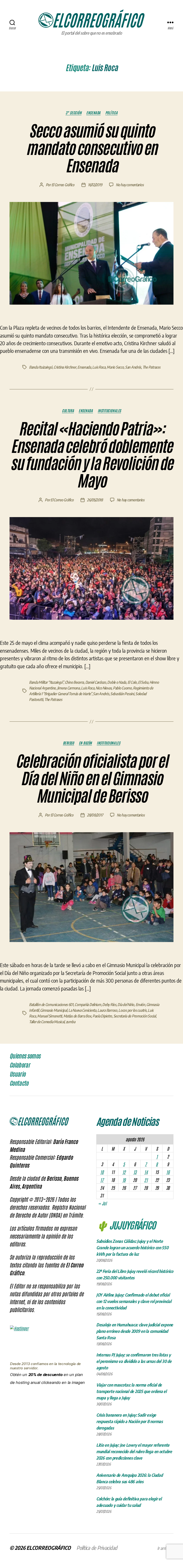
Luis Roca (99, 367)
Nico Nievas (104, 688)
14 (145, 1172)
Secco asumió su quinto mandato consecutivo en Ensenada (91, 148)
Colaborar (20, 1065)
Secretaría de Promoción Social (134, 1016)
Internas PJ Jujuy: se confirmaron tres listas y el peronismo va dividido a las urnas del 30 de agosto (134, 1361)
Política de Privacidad (96, 1547)
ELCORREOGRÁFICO (48, 1547)
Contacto (19, 1083)
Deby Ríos (109, 1004)
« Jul (102, 1203)
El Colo (132, 682)
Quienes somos (25, 1056)
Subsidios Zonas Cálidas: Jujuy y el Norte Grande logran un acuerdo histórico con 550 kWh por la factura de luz (132, 1247)
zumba (70, 1021)
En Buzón (85, 743)
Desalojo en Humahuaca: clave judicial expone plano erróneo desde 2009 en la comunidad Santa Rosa (134, 1331)
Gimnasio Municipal (53, 1010)
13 (135, 1172)
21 (145, 1180)
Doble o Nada (116, 682)
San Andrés (133, 367)
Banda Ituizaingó (40, 367)
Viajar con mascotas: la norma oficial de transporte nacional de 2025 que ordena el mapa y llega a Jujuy (131, 1391)
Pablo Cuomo (122, 688)
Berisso (68, 743)
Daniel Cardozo (95, 682)
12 (124, 1172)
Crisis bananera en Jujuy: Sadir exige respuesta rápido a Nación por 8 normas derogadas (129, 1421)
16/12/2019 (95, 184)
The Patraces (151, 367)
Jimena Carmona (68, 688)
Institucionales (109, 410)
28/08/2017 (95, 815)
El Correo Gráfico (62, 184)
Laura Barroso (107, 1010)
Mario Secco (115, 367)
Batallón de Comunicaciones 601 (51, 1004)
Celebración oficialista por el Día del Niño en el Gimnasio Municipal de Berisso (91, 778)
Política (111, 113)
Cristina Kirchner (65, 367)
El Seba (143, 682)
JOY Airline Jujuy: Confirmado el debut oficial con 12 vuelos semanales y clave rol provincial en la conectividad (133, 1301)
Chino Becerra (74, 682)
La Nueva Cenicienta (82, 1010)
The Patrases (53, 699)
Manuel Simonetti (49, 1016)
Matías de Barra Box (77, 1016)
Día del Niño (125, 1004)
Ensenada (93, 113)
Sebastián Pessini (122, 693)
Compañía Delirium (88, 1004)
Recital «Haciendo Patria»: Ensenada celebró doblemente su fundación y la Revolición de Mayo (91, 455)
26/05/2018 (95, 500)
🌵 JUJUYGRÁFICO (126, 1224)
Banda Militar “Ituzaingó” (46, 682)
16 (167, 1172)
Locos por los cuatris (132, 1010)
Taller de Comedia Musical (46, 1021)
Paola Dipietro (102, 1016)
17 (101, 1180)
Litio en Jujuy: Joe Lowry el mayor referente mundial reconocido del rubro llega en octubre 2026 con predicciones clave (134, 1451)
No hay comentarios (129, 184)
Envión (140, 1004)
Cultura (68, 410)
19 (124, 1180)
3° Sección (74, 113)
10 (101, 1172)
